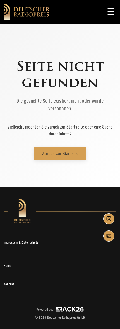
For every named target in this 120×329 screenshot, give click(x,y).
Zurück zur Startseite (60, 153)
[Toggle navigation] (110, 11)
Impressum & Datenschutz (21, 242)
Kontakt (9, 284)
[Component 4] (108, 236)
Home (7, 265)
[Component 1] (108, 218)
